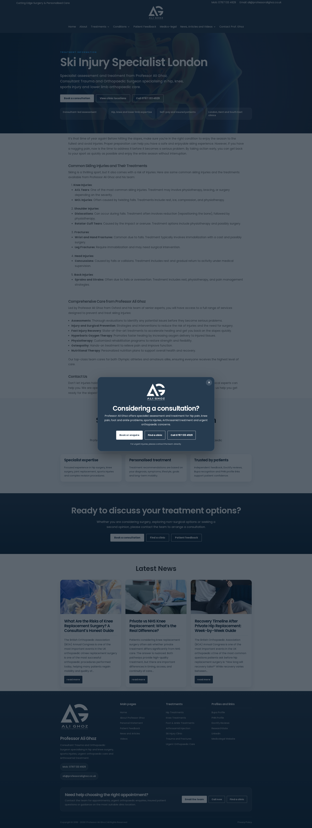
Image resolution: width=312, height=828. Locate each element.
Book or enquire (129, 435)
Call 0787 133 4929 (182, 435)
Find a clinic (155, 435)
